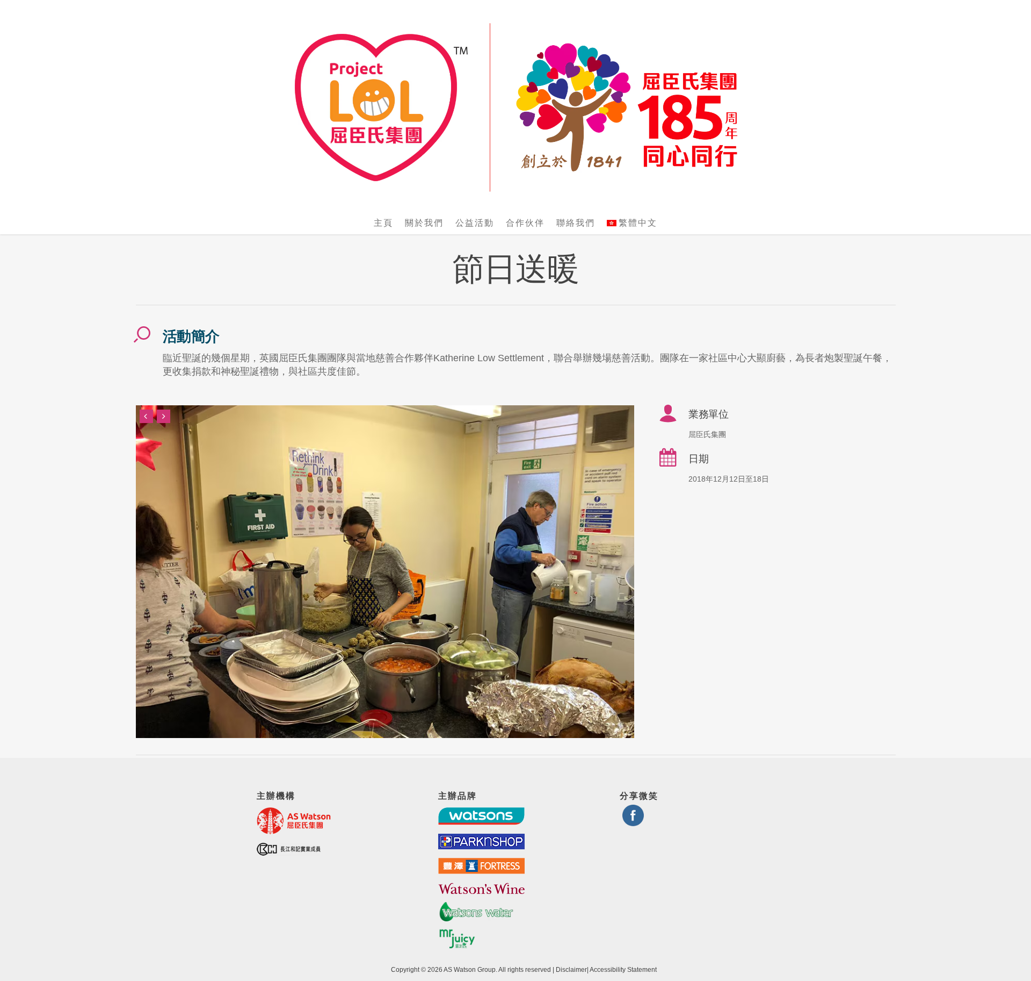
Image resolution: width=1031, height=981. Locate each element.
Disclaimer (571, 969)
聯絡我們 (575, 222)
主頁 (383, 222)
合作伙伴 (525, 222)
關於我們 (424, 222)
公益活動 (474, 222)
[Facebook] (633, 822)
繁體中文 (638, 222)
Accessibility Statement (623, 969)
